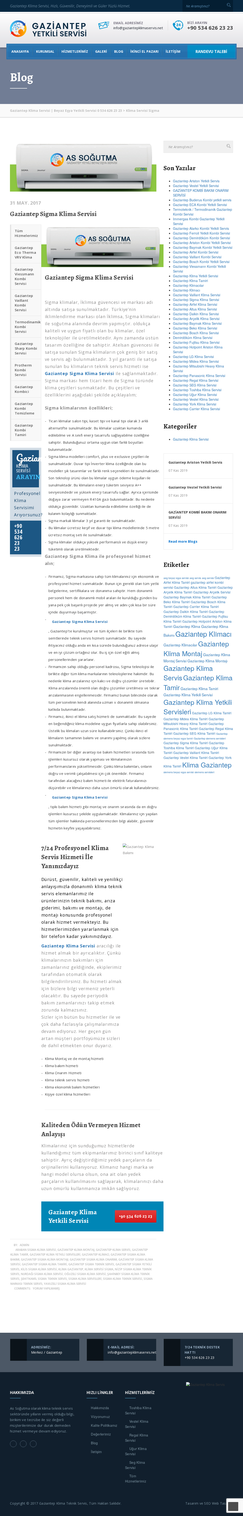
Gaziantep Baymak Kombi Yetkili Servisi (202, 247)
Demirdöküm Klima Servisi (192, 337)
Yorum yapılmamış (46, 1288)
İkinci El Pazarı (144, 51)
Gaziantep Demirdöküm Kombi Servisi (201, 237)
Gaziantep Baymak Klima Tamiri (187, 597)
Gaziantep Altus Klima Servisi (195, 309)
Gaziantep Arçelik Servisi (211, 592)
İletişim (173, 51)
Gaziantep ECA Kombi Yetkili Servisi (200, 204)
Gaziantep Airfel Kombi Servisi (195, 252)
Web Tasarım (222, 1503)
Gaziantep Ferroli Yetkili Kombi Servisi (201, 233)
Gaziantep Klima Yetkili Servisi (195, 275)
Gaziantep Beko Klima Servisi (195, 328)
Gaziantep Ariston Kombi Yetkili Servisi (202, 242)
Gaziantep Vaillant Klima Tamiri (196, 752)
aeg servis (195, 578)
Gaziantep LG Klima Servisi (193, 356)
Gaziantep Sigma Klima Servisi (53, 214)
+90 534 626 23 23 (135, 1216)
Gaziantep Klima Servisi (191, 439)
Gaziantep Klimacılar (188, 285)
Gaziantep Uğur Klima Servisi (195, 394)
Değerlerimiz (101, 1434)
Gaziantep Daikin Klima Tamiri (186, 611)
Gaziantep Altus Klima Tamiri (195, 587)
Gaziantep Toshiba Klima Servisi (197, 389)
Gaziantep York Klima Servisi (194, 404)
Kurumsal (45, 51)
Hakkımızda (100, 1407)
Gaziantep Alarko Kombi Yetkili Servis (201, 228)
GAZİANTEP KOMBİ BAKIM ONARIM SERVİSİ (197, 515)
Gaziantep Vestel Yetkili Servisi (196, 185)
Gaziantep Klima (186, 626)
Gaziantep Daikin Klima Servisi (196, 313)
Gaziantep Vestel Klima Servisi (196, 399)
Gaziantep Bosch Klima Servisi (196, 332)
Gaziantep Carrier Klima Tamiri (196, 606)
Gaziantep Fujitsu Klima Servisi (196, 342)
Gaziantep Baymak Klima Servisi (197, 323)
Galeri (101, 51)
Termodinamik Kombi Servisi (28, 327)
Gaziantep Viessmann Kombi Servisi (24, 276)
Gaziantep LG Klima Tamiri (211, 713)
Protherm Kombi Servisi (23, 370)
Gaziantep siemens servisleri (210, 738)
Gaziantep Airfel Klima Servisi (195, 304)
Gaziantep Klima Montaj (196, 648)
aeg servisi (208, 578)
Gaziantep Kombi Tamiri (24, 430)
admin (24, 1245)
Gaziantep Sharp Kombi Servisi (26, 348)
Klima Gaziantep (207, 764)
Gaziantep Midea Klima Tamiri (186, 718)
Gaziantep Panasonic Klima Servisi (199, 375)
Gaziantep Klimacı (186, 290)
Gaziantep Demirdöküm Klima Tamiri (194, 614)
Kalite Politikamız (104, 1425)
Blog (94, 1443)
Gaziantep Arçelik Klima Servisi (196, 318)
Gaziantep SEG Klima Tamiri (194, 733)
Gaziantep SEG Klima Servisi (194, 385)
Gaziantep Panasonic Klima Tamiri (194, 726)
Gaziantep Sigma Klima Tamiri (186, 742)
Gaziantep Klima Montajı (207, 660)
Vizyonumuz (100, 1416)
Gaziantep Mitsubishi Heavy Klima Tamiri (194, 721)
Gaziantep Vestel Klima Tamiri (186, 757)
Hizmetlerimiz (74, 51)
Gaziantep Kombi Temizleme (25, 408)
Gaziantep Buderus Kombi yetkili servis (202, 200)
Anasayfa (20, 51)
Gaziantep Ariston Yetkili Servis (196, 181)
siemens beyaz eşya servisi (179, 772)
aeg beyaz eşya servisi (176, 578)
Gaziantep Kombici (24, 389)
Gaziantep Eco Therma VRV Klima (25, 252)
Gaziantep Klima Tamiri (190, 280)
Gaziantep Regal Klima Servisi (195, 380)
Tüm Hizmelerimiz (26, 233)
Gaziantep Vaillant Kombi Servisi (24, 302)
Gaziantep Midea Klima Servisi (196, 361)
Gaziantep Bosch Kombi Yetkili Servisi (201, 261)
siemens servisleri (204, 772)
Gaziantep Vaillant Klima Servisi (196, 294)
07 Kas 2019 (177, 470)
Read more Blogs (182, 541)
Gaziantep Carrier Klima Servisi (196, 408)
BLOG (118, 51)
